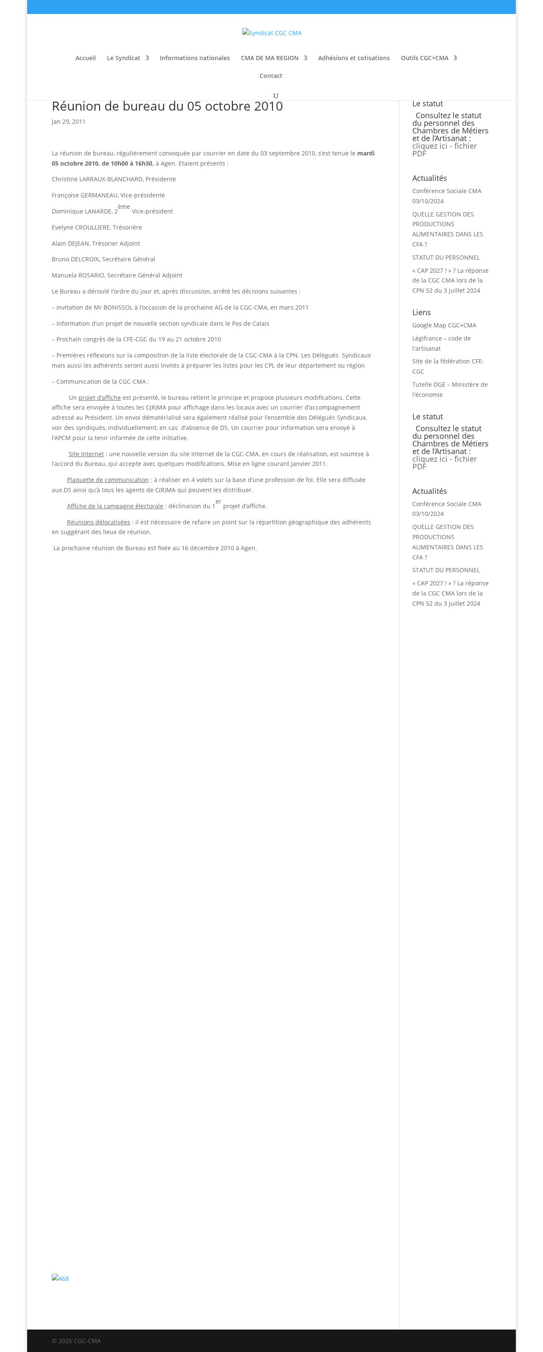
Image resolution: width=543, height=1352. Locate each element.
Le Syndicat (123, 58)
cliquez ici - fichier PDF (444, 149)
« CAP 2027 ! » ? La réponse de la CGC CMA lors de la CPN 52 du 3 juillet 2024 (450, 280)
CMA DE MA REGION (270, 58)
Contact (271, 76)
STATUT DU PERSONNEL (446, 257)
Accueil (86, 58)
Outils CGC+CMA (424, 58)
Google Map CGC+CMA (444, 325)
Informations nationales (195, 58)
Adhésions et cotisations (354, 58)
